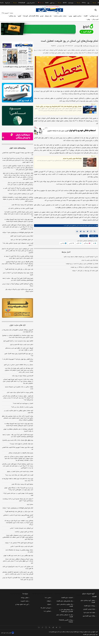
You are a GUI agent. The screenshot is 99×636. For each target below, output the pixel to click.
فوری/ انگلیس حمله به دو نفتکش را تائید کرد (20, 208)
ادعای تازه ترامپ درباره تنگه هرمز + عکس (21, 546)
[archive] (39, 627)
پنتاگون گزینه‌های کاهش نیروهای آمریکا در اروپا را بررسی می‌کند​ (17, 285)
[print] (77, 231)
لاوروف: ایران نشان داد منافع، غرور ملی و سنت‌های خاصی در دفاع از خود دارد (19, 349)
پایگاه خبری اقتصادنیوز (89, 616)
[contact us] (42, 627)
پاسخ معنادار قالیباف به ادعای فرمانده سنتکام (21, 453)
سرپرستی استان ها (46, 608)
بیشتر (88, 19)
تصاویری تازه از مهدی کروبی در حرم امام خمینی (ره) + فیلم (18, 494)
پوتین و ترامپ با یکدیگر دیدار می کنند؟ (22, 407)
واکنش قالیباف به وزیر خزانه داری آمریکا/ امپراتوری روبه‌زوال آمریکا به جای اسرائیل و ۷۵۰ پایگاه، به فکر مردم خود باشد (17, 264)
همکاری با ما (47, 611)
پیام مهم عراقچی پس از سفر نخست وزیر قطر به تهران (18, 556)
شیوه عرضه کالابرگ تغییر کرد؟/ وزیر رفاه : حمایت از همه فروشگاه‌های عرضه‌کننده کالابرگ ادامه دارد (18, 279)
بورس (70, 16)
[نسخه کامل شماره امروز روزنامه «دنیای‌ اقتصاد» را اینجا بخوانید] (17, 53)
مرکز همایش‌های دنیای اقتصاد (64, 601)
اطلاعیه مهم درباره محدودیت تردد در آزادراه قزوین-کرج (18, 341)
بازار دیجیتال (48, 16)
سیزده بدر (83, 236)
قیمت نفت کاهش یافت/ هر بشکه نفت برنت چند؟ (19, 475)
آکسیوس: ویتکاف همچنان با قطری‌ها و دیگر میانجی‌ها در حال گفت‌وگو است (17, 331)
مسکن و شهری (77, 16)
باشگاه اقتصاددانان (34, 16)
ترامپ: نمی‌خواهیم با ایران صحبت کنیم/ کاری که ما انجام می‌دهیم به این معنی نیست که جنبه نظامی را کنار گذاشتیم (17, 251)
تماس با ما (48, 598)
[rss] (49, 627)
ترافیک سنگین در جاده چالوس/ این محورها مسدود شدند (19, 388)
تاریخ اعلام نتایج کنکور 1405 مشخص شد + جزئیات (19, 543)
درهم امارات (59, 3)
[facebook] (91, 231)
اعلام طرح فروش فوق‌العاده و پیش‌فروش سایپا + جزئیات (17, 232)
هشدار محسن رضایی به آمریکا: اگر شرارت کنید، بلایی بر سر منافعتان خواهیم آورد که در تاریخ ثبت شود (18, 189)
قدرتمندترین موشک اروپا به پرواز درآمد (22, 376)
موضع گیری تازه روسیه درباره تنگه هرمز (22, 205)
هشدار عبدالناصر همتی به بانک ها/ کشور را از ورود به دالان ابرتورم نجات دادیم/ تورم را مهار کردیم (18, 257)
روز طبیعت (93, 236)
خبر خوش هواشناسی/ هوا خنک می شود (22, 240)
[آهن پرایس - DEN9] (17, 92)
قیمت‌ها (25, 16)
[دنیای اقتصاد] (49, 10)
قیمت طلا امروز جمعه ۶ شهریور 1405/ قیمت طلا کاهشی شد (17, 448)
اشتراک (49, 604)
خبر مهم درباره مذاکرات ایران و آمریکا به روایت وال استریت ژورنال (19, 290)
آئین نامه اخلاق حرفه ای (22, 604)
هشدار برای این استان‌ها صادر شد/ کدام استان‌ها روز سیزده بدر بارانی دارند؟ (59, 106)
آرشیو (19, 16)
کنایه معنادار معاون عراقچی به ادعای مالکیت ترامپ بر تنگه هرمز (18, 412)
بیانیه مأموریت (24, 601)
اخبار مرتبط (66, 252)
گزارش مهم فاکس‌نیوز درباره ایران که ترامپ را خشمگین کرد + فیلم (18, 516)
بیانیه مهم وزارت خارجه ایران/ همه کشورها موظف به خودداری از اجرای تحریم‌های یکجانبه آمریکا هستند (19, 220)
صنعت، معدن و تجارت (60, 16)
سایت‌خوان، (90, 225)
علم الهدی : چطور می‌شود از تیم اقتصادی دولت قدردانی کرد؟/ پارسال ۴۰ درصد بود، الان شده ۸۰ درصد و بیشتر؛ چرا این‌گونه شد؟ (18, 398)
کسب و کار (95, 19)
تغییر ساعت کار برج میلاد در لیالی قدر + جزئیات (85, 271)
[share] (46, 627)
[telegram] (80, 231)
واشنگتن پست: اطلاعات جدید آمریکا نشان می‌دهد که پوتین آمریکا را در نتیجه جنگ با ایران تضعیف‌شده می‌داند (19, 523)
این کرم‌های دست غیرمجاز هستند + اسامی (21, 528)
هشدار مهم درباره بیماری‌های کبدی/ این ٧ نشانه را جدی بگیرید (18, 274)
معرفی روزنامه (25, 598)
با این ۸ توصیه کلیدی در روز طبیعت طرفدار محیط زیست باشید (81, 257)
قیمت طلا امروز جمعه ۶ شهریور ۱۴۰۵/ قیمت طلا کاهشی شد (17, 154)
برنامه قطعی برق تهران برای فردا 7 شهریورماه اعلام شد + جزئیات (17, 360)
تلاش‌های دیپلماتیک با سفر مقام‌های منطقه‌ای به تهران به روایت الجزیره (18, 430)
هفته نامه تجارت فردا (89, 613)
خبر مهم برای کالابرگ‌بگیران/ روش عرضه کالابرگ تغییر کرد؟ (18, 355)
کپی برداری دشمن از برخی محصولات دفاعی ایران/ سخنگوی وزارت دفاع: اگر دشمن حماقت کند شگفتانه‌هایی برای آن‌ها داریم (18, 537)
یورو (77, 3)
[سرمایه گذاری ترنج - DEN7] (49, 29)
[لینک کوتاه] (94, 231)
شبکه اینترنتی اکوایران (89, 609)
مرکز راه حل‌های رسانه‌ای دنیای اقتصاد (64, 616)
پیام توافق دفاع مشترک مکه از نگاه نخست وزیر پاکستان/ (17, 440)
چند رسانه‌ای (12, 16)
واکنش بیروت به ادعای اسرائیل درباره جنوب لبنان (20, 392)
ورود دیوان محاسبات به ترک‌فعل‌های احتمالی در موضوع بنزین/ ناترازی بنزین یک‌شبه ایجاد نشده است (17, 336)
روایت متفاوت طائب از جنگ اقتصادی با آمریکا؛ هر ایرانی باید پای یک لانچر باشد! (17, 579)
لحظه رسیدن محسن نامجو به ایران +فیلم (21, 236)
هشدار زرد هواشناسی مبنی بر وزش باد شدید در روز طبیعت (82, 264)
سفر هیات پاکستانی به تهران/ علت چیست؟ (21, 444)
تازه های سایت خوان (18, 325)
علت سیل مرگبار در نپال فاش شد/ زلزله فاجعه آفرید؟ (19, 269)
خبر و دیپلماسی (93, 16)
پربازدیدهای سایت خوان (17, 148)
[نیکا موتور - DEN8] (17, 75)
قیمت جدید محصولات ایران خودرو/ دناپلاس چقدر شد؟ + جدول (18, 244)
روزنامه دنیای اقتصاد (89, 606)
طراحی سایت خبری (7, 633)
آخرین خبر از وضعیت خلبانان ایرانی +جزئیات (21, 194)
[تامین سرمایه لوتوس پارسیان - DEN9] (17, 115)
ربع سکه (94, 3)
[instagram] (59, 627)
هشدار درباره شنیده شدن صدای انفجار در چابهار (20, 471)
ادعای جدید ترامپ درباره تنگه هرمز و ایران (21, 345)
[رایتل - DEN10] (17, 136)
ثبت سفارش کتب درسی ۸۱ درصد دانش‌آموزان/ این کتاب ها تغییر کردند (18, 568)
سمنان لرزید (30, 504)
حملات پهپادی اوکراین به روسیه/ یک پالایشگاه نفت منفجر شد (19, 551)
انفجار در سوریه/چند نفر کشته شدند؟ (23, 403)
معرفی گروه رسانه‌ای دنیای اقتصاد (88, 601)
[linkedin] (84, 231)
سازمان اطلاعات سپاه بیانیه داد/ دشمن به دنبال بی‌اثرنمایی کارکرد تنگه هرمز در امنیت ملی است (20, 184)
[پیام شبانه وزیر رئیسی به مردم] (89, 162)
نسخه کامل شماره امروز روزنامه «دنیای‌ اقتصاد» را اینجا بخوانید (18, 68)
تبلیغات (49, 601)
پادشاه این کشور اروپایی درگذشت (24, 532)
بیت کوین (40, 3)
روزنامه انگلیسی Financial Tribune (66, 621)
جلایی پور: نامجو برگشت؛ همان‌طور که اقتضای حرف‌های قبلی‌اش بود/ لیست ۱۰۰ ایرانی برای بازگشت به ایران (18, 573)
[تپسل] (35, 128)
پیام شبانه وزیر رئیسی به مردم (72, 158)
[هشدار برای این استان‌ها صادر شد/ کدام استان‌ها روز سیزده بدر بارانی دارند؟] (89, 109)
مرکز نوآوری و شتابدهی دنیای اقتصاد (65, 605)
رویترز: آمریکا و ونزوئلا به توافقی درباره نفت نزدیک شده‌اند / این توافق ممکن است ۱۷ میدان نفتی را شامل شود (18, 561)
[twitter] (87, 231)
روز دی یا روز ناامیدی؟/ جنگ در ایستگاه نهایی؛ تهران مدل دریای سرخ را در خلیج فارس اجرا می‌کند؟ (18, 489)
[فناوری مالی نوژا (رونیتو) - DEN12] (17, 308)
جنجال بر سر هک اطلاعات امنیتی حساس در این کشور (18, 365)
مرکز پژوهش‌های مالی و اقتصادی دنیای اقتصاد (66, 611)
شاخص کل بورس (19, 3)
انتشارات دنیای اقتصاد (67, 598)
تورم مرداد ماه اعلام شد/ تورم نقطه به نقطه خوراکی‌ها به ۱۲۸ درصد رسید (17, 480)
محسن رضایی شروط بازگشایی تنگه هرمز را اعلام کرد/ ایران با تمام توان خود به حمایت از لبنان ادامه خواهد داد (18, 214)
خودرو (42, 16)
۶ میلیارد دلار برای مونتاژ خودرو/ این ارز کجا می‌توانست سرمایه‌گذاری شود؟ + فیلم (18, 500)
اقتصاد (85, 16)
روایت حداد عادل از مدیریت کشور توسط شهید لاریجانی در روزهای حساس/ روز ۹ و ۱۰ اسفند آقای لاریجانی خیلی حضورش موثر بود (18, 381)
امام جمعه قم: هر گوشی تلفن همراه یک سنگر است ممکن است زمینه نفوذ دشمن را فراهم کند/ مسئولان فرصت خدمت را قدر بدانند (19, 370)
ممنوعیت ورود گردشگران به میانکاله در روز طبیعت (84, 267)
